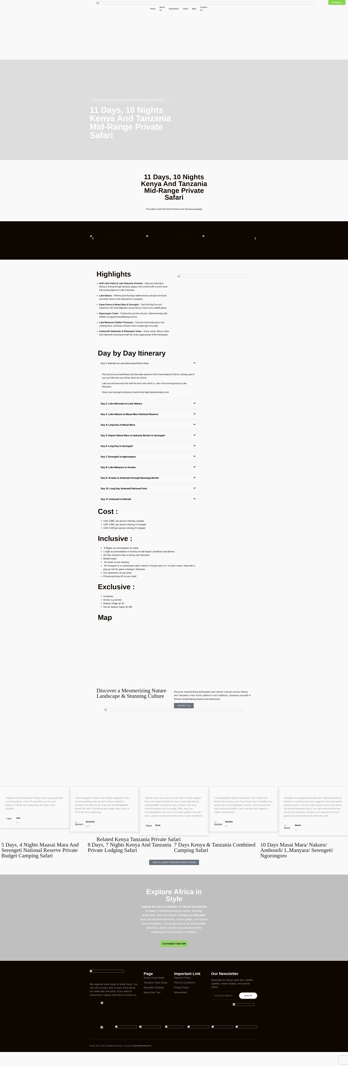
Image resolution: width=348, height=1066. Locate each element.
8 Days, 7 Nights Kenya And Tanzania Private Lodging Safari (129, 847)
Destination (174, 8)
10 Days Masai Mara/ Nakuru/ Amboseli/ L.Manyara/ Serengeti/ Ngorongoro (296, 850)
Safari (185, 8)
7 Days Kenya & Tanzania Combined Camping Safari (214, 847)
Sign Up (248, 996)
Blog (194, 8)
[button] (92, 238)
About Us (162, 8)
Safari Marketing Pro (142, 1046)
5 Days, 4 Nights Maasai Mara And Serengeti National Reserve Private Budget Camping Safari (40, 850)
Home (152, 8)
